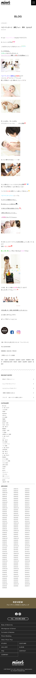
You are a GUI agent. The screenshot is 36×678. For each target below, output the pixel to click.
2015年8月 (16, 563)
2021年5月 (16, 519)
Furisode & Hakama (7, 632)
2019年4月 (27, 534)
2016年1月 (27, 559)
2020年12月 (4, 523)
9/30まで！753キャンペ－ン (8, 379)
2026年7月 (16, 488)
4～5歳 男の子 (5, 455)
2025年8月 (27, 492)
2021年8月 (16, 517)
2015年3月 (4, 566)
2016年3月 (4, 559)
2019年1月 (27, 536)
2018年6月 (4, 542)
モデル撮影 (4, 417)
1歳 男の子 (5, 426)
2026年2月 (27, 490)
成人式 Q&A (5, 422)
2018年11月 (16, 538)
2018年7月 (27, 540)
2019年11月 (16, 530)
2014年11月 (16, 568)
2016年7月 (27, 555)
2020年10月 (27, 523)
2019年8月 (16, 532)
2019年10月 (27, 530)
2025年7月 (4, 494)
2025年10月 (4, 492)
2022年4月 (27, 511)
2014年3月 (4, 574)
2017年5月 (16, 549)
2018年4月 (27, 542)
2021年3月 (4, 521)
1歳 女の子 (5, 453)
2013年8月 (16, 578)
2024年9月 (4, 498)
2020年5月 (16, 526)
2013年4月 (27, 580)
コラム (3, 438)
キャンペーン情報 (6, 460)
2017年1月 (27, 551)
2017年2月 (16, 551)
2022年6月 (4, 511)
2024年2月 (16, 500)
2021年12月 (4, 515)
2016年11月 (16, 553)
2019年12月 (4, 530)
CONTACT (22, 651)
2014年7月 (27, 570)
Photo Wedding (6, 636)
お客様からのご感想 (6, 434)
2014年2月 (16, 574)
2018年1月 (27, 544)
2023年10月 (4, 502)
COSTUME (22, 643)
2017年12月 (4, 545)
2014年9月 (4, 570)
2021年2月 (16, 521)
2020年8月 (16, 525)
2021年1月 (27, 521)
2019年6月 (4, 534)
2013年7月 (27, 578)
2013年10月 (27, 576)
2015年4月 (27, 564)
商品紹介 (4, 457)
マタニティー (5, 472)
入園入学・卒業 (5, 481)
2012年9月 (4, 585)
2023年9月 (16, 502)
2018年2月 (16, 544)
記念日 (3, 479)
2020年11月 (16, 523)
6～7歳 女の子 (5, 407)
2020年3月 (4, 528)
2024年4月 (4, 500)
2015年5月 (16, 564)
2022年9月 (4, 509)
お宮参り (4, 466)
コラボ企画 (4, 409)
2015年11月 (16, 561)
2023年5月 (16, 504)
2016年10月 (27, 553)
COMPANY (4, 654)
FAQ (2, 651)
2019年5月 (16, 534)
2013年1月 (27, 582)
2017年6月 (4, 549)
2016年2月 (16, 559)
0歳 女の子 (5, 440)
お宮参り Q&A (5, 430)
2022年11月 (16, 507)
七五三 (3, 468)
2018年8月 (16, 540)
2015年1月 (27, 566)
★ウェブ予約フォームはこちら (9, 319)
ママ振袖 (4, 432)
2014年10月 (27, 568)
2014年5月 (16, 572)
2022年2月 (16, 513)
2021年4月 (27, 519)
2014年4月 (27, 572)
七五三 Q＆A (5, 424)
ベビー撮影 (4, 445)
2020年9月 (4, 525)
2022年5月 (16, 511)
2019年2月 (16, 536)
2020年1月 (27, 528)
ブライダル (4, 474)
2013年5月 (16, 580)
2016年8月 (16, 555)
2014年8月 (16, 570)
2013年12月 (4, 576)
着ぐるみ (4, 405)
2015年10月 (27, 561)
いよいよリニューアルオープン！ (9, 388)
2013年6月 (4, 580)
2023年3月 (4, 506)
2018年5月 (16, 542)
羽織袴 (3, 419)
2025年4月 (4, 496)
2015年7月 (27, 563)
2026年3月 (16, 490)
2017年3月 (4, 551)
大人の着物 (4, 441)
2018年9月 (4, 540)
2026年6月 (27, 488)
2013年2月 (16, 582)
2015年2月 (16, 566)
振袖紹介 (4, 428)
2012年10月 (27, 583)
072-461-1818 (18, 619)
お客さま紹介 (5, 464)
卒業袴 (3, 411)
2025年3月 (16, 496)
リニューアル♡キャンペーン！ (9, 383)
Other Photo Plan (7, 639)
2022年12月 (4, 507)
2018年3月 (4, 544)
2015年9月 (4, 563)
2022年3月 (4, 513)
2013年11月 (16, 576)
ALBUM (21, 647)
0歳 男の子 (5, 451)
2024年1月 (27, 500)
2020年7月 (27, 525)
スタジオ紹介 (5, 462)
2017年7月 (27, 547)
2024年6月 (16, 498)
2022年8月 (16, 509)
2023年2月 (16, 506)
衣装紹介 (4, 421)
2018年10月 (27, 538)
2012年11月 (16, 583)
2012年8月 (16, 585)
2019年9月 (4, 532)
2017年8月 (16, 547)
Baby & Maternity (7, 625)
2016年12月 (4, 553)
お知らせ (4, 415)
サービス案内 (5, 459)
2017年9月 (4, 547)
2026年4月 (4, 490)
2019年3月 (4, 536)
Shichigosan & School (8, 628)
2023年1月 (27, 506)
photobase (4, 413)
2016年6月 (4, 557)
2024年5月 (27, 498)
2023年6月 (4, 504)
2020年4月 (27, 526)
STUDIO (4, 643)
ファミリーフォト (6, 478)
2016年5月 (16, 557)
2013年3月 (4, 582)
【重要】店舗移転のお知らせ (8, 392)
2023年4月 (27, 504)
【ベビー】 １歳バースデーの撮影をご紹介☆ (12, 397)
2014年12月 (4, 568)
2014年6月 (4, 572)
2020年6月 (4, 526)
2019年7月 (27, 532)
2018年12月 (4, 538)
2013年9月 (4, 578)
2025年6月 (16, 494)
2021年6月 (4, 519)
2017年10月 (27, 545)
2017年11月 (16, 545)
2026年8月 (4, 488)
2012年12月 (4, 583)
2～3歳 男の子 (5, 447)
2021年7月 (27, 517)
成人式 (3, 470)
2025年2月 (27, 496)
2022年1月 (27, 513)
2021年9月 (4, 517)
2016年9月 (4, 555)
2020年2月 (16, 528)
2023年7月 (27, 502)
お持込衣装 (4, 449)
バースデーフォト (6, 443)
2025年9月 (16, 492)
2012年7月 (27, 585)
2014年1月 (27, 574)
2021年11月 (16, 515)
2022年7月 (27, 509)
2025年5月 (27, 494)
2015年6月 (4, 564)
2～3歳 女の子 (5, 436)
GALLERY (4, 647)
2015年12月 (4, 561)
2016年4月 (27, 557)
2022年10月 (27, 507)
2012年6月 (4, 587)
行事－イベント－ (6, 476)
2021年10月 (27, 515)
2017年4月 (27, 549)
